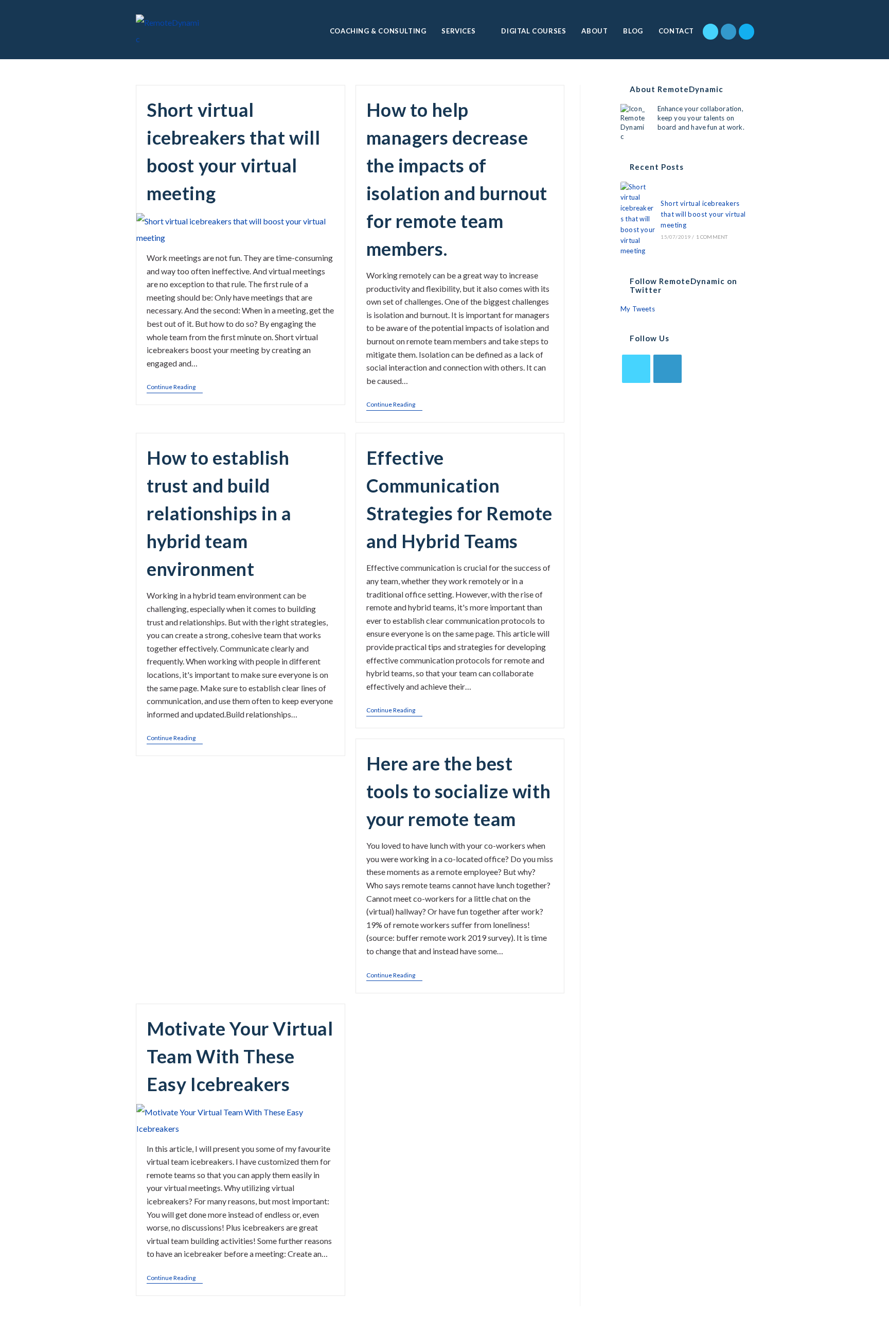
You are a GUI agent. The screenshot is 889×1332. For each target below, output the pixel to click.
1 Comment (712, 237)
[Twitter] (636, 369)
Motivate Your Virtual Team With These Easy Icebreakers (240, 1056)
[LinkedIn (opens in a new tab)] (728, 32)
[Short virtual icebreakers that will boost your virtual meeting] (637, 219)
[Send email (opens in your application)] (746, 32)
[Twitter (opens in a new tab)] (710, 32)
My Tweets (637, 309)
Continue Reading (171, 387)
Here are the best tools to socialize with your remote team (458, 791)
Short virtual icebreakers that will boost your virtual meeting (703, 214)
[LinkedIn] (667, 369)
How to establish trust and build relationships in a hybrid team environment (219, 513)
